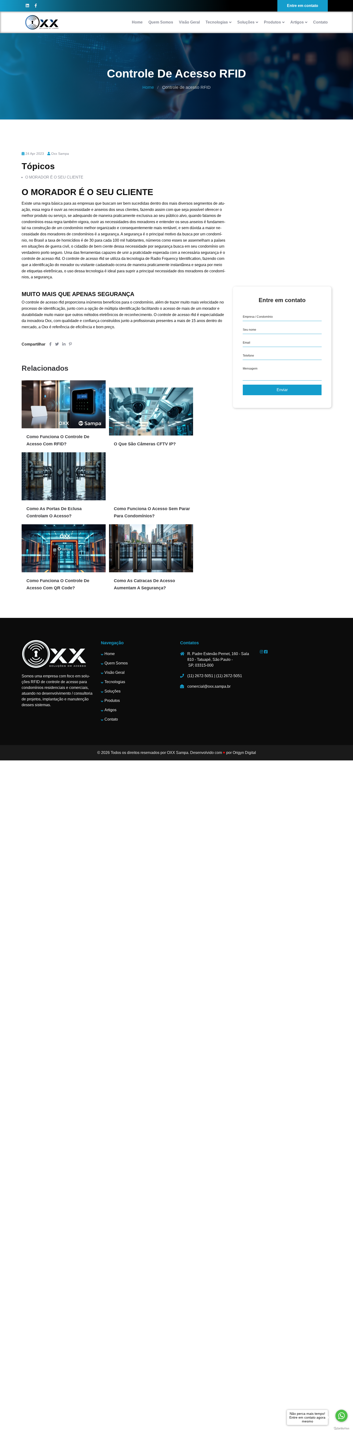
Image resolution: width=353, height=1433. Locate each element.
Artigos (297, 22)
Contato (320, 22)
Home (137, 22)
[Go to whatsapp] (341, 1416)
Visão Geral (189, 22)
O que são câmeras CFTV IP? (145, 444)
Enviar (282, 390)
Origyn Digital (244, 753)
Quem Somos (160, 22)
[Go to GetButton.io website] (341, 1428)
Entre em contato (302, 6)
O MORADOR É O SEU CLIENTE (54, 177)
